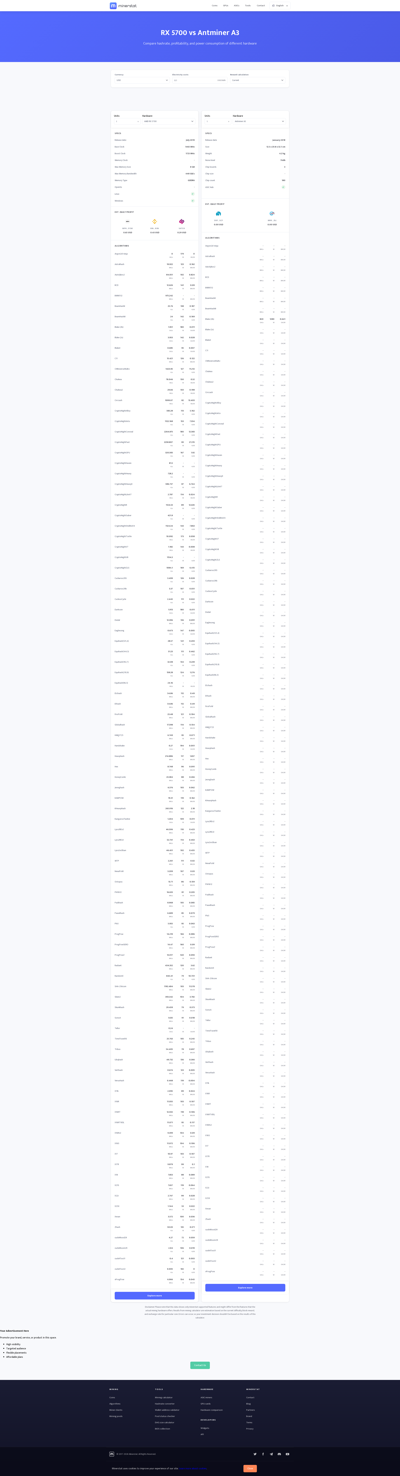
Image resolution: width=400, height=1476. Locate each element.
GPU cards (206, 1404)
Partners (250, 1410)
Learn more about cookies (193, 1468)
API (202, 1434)
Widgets (205, 1428)
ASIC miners (206, 1397)
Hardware (147, 116)
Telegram (271, 1454)
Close (250, 1468)
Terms (249, 1422)
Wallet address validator (167, 1410)
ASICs (236, 5)
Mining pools (115, 1416)
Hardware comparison (212, 1410)
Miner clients (115, 1410)
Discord (287, 1454)
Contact (261, 5)
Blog (248, 1404)
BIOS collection (162, 1429)
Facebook (263, 1454)
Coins (215, 5)
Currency (119, 75)
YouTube (279, 1454)
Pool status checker (165, 1416)
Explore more (155, 1296)
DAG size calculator (164, 1422)
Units (117, 116)
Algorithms (114, 1404)
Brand (249, 1416)
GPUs (225, 5)
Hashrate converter (165, 1404)
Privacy (249, 1429)
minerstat (123, 5)
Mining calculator (163, 1397)
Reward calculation (239, 75)
